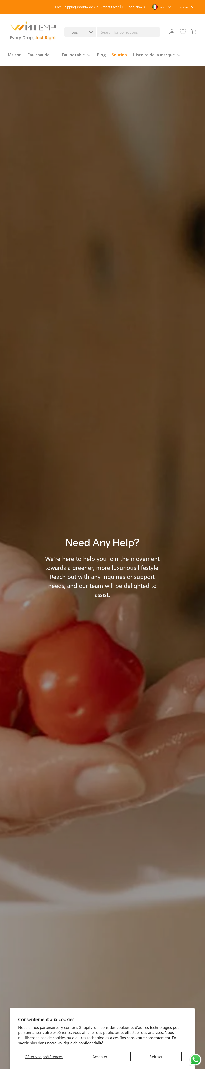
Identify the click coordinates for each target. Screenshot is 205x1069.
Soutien (119, 55)
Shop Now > (136, 6)
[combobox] (112, 32)
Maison (15, 55)
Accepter (100, 1056)
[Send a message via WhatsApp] (195, 1060)
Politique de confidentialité (80, 1042)
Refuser (156, 1056)
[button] (194, 31)
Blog (101, 55)
